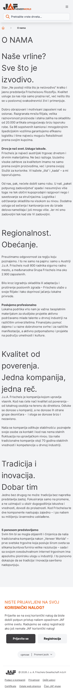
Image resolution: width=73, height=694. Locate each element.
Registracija (52, 638)
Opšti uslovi (49, 679)
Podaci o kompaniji (15, 679)
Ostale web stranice (30, 686)
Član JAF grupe (52, 686)
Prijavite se (21, 638)
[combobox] (36, 16)
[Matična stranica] (3, 28)
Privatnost (34, 679)
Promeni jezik (41, 654)
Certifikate (10, 686)
